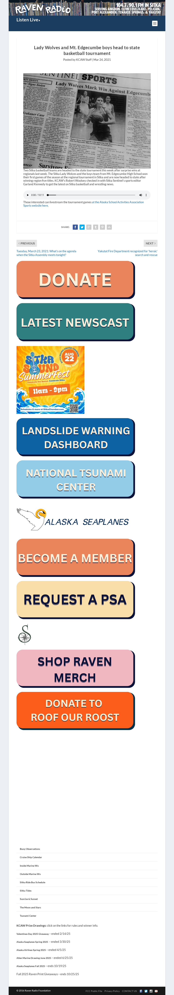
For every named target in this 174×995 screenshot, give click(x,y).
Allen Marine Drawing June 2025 (33, 957)
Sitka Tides (25, 890)
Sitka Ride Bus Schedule (32, 882)
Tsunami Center (28, 915)
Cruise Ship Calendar (31, 857)
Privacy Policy (112, 991)
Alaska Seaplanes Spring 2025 (32, 941)
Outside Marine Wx (30, 874)
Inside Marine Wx (29, 865)
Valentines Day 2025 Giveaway (32, 933)
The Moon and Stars (30, 907)
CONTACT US (129, 991)
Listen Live (27, 19)
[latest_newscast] (75, 340)
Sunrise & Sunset (29, 898)
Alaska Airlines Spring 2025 (31, 950)
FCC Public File (94, 991)
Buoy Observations (30, 848)
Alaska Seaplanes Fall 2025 (30, 966)
